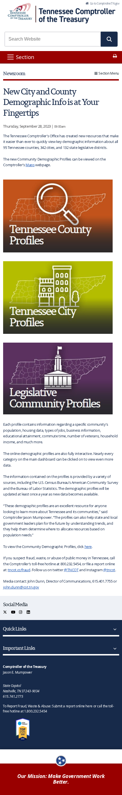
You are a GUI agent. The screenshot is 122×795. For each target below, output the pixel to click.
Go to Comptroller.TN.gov (104, 3)
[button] (109, 39)
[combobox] (52, 39)
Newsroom (14, 73)
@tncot (109, 569)
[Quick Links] (113, 629)
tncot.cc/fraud (19, 569)
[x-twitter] (5, 612)
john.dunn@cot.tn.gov (21, 587)
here (88, 546)
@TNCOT (71, 569)
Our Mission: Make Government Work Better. (61, 779)
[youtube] (13, 612)
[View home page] (20, 11)
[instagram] (21, 612)
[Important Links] (113, 648)
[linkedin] (28, 612)
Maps (30, 164)
